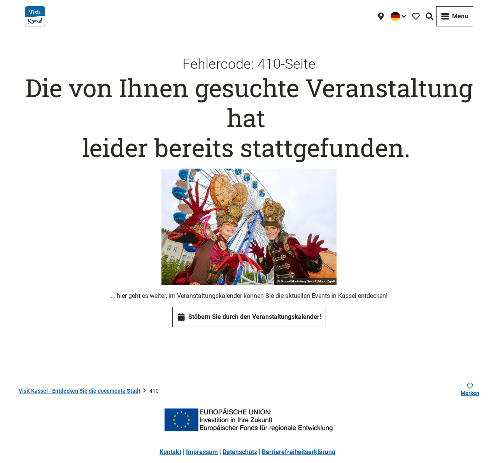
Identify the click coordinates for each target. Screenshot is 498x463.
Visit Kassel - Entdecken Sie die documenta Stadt (79, 391)
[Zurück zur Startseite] (35, 16)
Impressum (202, 452)
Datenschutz (240, 452)
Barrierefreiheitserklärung (298, 452)
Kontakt (170, 452)
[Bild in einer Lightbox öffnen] (249, 227)
